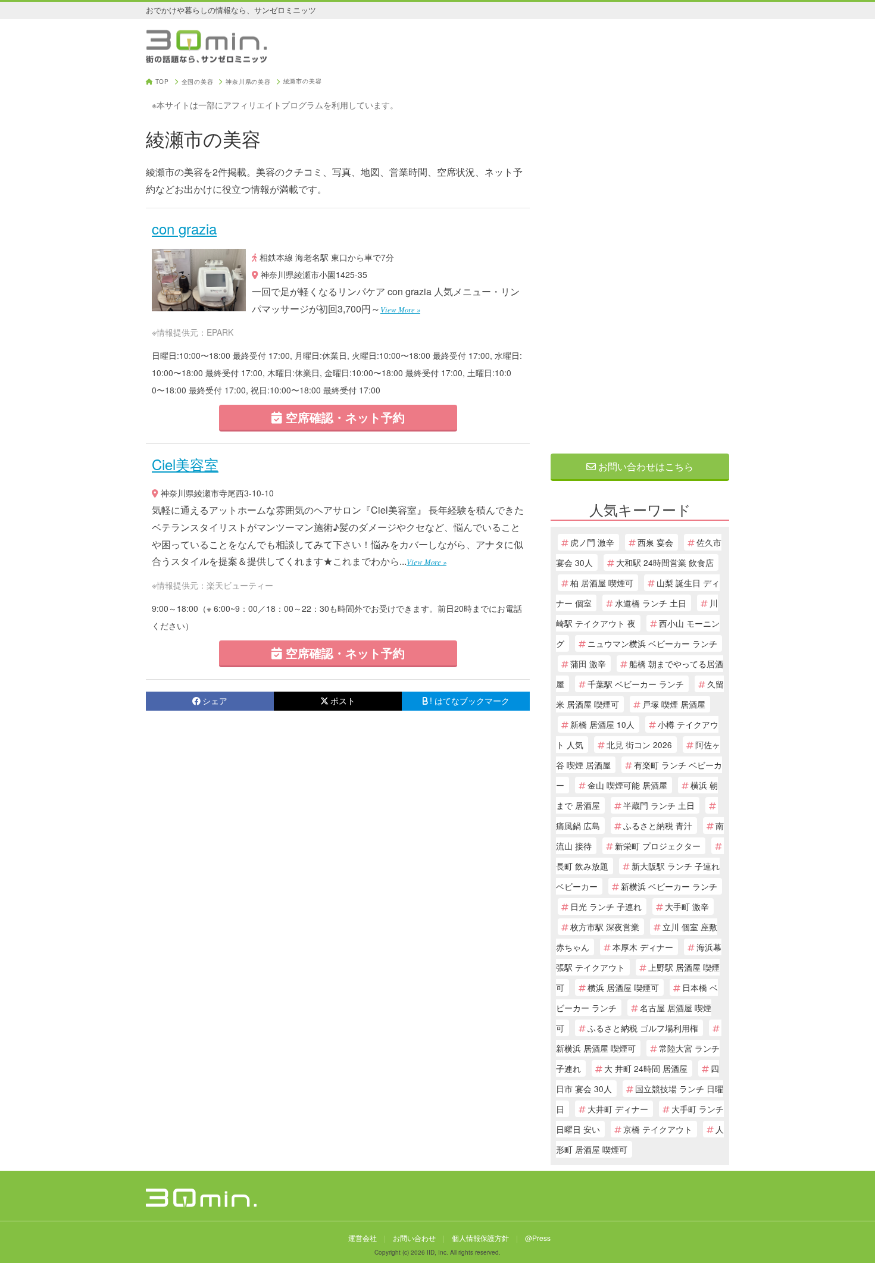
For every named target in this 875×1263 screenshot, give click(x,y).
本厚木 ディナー (642, 947)
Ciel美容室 (185, 464)
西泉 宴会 (655, 542)
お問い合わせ (414, 1238)
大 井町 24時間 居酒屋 (646, 1068)
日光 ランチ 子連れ (606, 906)
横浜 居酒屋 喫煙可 (623, 987)
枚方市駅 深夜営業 (604, 927)
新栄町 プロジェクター (658, 846)
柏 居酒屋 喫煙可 (601, 583)
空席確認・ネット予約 (343, 417)
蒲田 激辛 (588, 664)
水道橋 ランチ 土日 (650, 603)
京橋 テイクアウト (657, 1129)
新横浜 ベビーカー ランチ (669, 886)
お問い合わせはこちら (644, 466)
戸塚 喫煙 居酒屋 (673, 704)
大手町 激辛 (687, 906)
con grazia (184, 228)
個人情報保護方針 (480, 1238)
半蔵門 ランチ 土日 (659, 805)
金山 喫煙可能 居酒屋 (627, 785)
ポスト (342, 700)
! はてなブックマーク (470, 700)
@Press (538, 1238)
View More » (400, 309)
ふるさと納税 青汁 (657, 825)
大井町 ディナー (618, 1109)
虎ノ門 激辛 (592, 542)
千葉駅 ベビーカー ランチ (636, 684)
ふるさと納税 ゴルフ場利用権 (643, 1028)
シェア (214, 700)
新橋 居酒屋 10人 (602, 724)
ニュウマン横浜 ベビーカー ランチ (652, 643)
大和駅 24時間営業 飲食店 (665, 562)
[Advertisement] (640, 257)
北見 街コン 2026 (639, 745)
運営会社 (362, 1238)
